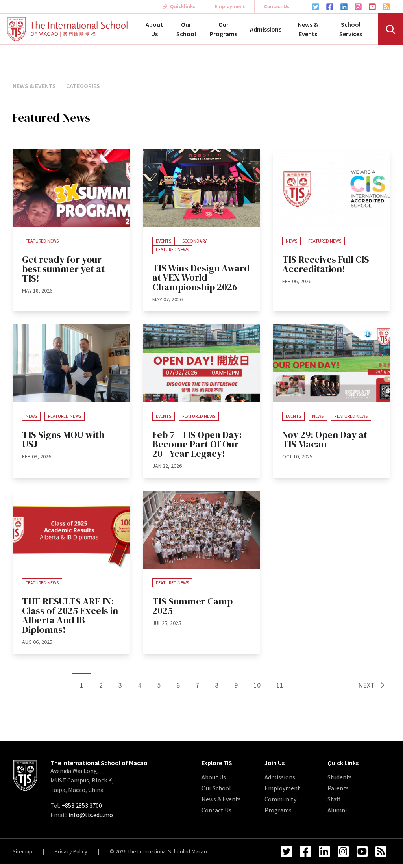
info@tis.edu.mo (90, 815)
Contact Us (276, 6)
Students (339, 777)
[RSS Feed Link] (386, 7)
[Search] (390, 29)
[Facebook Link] (330, 7)
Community (280, 799)
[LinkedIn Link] (344, 7)
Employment (229, 6)
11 (279, 685)
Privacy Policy (71, 851)
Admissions (265, 29)
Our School (186, 29)
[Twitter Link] (316, 7)
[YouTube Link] (372, 7)
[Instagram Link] (358, 7)
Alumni (337, 810)
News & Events (308, 29)
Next (367, 685)
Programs (278, 810)
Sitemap (22, 851)
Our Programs (223, 29)
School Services (350, 29)
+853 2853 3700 (81, 805)
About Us (154, 29)
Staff (333, 799)
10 (257, 685)
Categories (83, 86)
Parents (338, 788)
